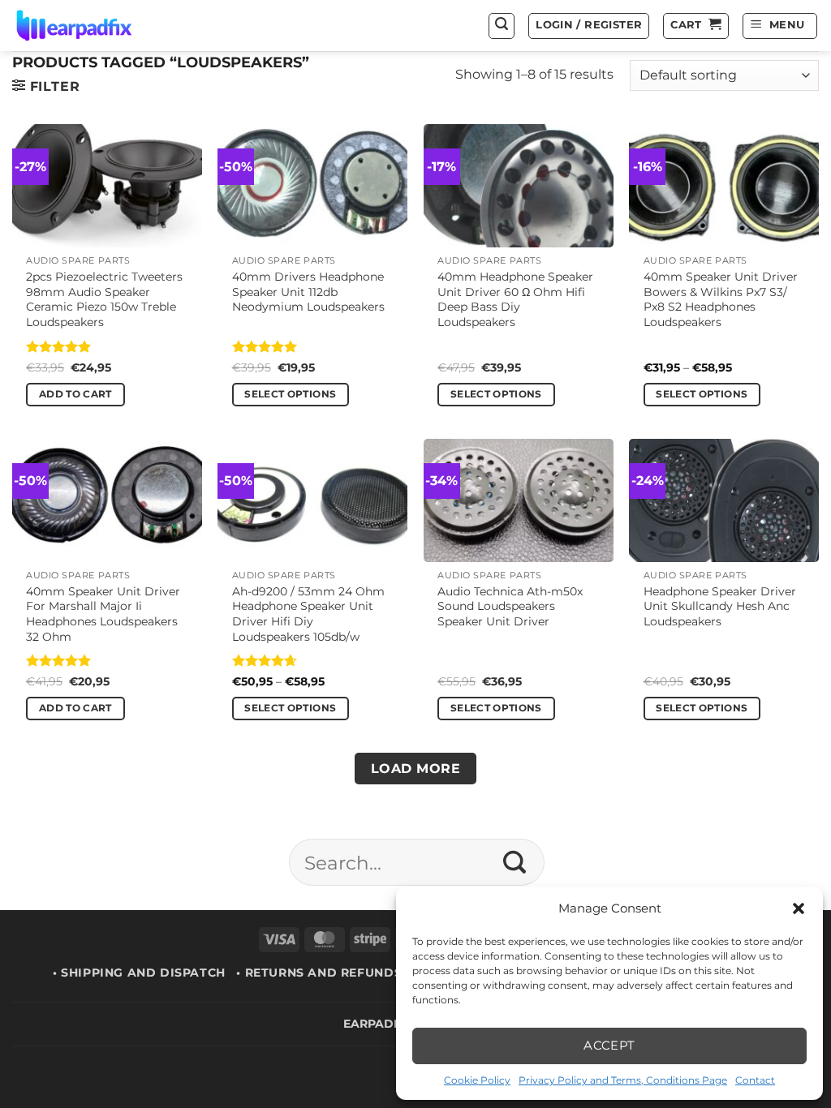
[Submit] (515, 862)
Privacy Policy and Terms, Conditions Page (623, 1080)
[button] (798, 908)
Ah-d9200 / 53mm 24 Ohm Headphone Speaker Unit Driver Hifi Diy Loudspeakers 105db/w (308, 614)
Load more (415, 768)
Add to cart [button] (75, 394)
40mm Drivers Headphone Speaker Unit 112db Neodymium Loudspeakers (308, 291)
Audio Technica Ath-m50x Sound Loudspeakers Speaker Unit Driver (510, 606)
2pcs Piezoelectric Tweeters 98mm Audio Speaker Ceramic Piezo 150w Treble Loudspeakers (104, 299)
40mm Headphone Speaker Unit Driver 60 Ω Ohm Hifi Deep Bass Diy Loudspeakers (515, 299)
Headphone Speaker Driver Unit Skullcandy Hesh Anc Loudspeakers (720, 606)
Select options (290, 394)
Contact (755, 1080)
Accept (609, 1045)
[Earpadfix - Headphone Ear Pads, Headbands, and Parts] (94, 25)
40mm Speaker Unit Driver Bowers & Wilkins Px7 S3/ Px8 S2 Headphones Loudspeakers (721, 299)
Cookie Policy (477, 1080)
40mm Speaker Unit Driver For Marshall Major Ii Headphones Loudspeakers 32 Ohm (103, 614)
